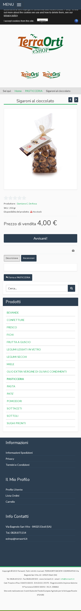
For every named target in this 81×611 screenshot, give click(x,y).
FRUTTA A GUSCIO (19, 342)
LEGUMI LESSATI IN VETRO (24, 349)
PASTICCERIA (34, 90)
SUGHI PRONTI (16, 423)
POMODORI (14, 401)
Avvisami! (40, 238)
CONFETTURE (15, 319)
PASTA (11, 386)
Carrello (10, 501)
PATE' (10, 393)
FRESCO (12, 327)
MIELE (10, 364)
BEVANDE (13, 312)
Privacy (10, 458)
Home (18, 90)
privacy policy (11, 15)
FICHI (10, 334)
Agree (42, 20)
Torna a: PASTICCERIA (19, 277)
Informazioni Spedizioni (19, 452)
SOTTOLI (12, 415)
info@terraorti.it (67, 579)
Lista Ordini (12, 495)
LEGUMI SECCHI (17, 356)
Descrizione (12, 258)
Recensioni (28, 258)
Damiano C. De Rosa (27, 203)
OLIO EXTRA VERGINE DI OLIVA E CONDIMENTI (37, 371)
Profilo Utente (14, 489)
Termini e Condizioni (17, 464)
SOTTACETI (14, 408)
